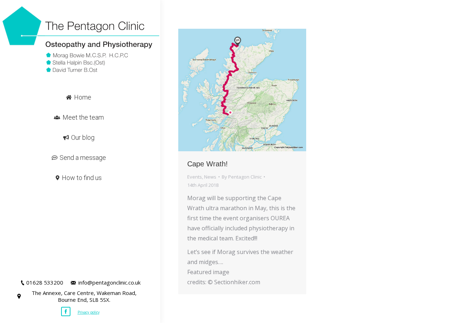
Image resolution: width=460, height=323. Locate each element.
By (242, 177)
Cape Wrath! (207, 164)
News (210, 177)
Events (194, 177)
